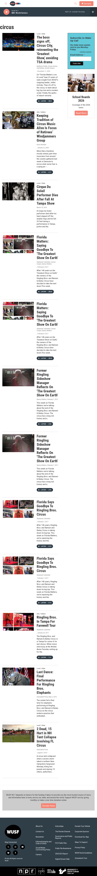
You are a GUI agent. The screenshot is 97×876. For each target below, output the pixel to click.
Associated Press (42, 750)
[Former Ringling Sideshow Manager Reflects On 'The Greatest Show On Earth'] (18, 377)
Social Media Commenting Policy (43, 849)
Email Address (77, 54)
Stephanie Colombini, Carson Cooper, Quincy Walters (46, 263)
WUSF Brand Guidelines (83, 853)
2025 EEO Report (61, 854)
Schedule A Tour (81, 858)
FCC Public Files (61, 843)
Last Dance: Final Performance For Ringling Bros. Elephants (46, 682)
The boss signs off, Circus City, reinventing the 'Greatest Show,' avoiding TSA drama (47, 49)
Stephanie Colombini (43, 518)
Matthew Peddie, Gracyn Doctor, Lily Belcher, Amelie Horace (47, 67)
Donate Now (48, 805)
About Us (39, 826)
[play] (6, 12)
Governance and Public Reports (63, 837)
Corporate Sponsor (82, 831)
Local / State (41, 34)
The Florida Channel (62, 831)
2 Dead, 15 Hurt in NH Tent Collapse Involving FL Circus (46, 737)
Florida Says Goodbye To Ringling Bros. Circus (47, 508)
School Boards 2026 (81, 98)
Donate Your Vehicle (82, 826)
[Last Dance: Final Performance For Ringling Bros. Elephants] (18, 676)
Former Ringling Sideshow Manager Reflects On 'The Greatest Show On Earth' (47, 382)
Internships (59, 826)
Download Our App (82, 837)
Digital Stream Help (62, 859)
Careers (39, 854)
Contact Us (40, 831)
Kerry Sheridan (41, 145)
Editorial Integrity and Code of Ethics (43, 842)
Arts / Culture (41, 112)
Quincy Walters (41, 399)
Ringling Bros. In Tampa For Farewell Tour (47, 621)
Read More (81, 113)
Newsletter (40, 837)
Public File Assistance (63, 848)
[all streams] (93, 12)
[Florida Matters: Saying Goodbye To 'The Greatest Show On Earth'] (18, 244)
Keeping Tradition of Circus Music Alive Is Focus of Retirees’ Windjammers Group (47, 128)
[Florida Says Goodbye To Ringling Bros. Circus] (18, 509)
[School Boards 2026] (81, 83)
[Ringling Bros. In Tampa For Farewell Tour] (18, 622)
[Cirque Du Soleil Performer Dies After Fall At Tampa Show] (18, 191)
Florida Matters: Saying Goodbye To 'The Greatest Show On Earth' (47, 247)
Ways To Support (81, 842)
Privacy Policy (80, 847)
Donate (87, 3)
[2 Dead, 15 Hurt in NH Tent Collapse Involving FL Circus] (18, 733)
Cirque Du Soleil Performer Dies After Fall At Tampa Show (47, 195)
